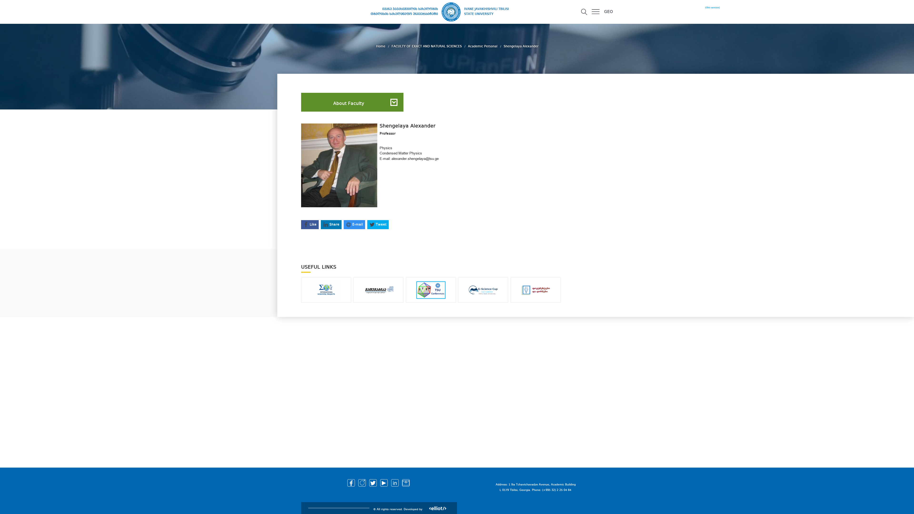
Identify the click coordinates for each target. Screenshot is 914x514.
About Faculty (348, 103)
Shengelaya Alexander (521, 46)
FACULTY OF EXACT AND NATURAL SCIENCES (427, 46)
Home (381, 46)
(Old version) (712, 7)
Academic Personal (483, 46)
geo (608, 12)
